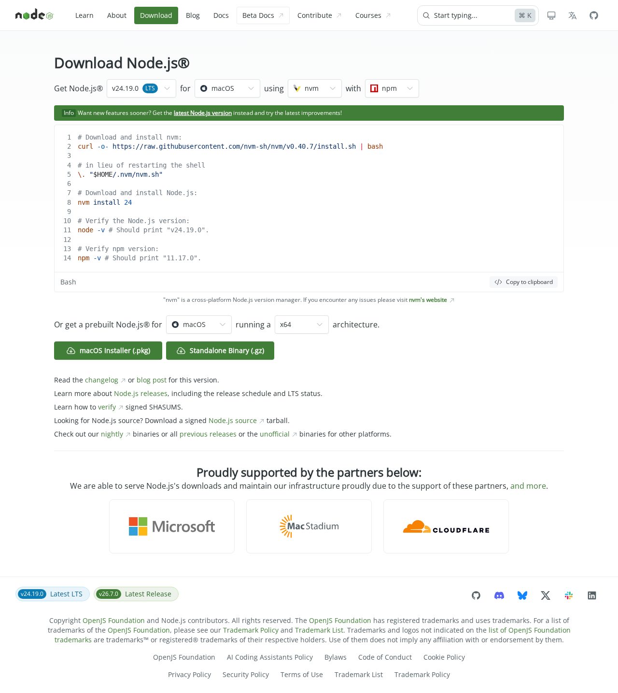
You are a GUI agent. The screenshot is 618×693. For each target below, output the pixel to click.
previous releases (208, 433)
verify (107, 406)
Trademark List (319, 630)
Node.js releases (141, 393)
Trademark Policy (251, 630)
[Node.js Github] (594, 15)
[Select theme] (551, 15)
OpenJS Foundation (114, 620)
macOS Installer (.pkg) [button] (115, 350)
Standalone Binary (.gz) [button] (227, 350)
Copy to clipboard (529, 282)
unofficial (275, 433)
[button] (172, 526)
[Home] (34, 15)
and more (528, 486)
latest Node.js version (203, 113)
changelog (101, 379)
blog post (152, 379)
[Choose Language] (572, 15)
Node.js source (233, 420)
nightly (112, 433)
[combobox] (141, 88)
